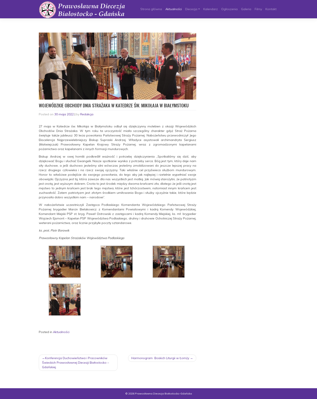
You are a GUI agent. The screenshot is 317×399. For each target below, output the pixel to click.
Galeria (246, 9)
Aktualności (173, 9)
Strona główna (151, 9)
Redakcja (86, 114)
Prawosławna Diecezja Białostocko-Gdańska (163, 393)
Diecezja (191, 9)
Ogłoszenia (229, 9)
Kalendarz (210, 9)
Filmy (258, 9)
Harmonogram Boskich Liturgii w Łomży (160, 358)
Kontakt (270, 9)
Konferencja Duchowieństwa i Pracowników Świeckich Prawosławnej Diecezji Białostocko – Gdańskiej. (75, 362)
